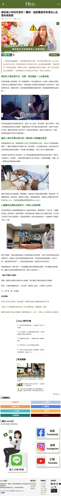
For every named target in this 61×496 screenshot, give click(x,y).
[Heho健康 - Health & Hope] (30, 4)
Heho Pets (43, 494)
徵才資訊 (32, 486)
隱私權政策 (33, 483)
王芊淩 (19, 18)
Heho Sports (44, 488)
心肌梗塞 (23, 286)
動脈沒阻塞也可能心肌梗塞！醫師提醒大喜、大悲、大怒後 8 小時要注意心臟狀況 (30, 312)
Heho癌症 (43, 486)
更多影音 (56, 394)
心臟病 (35, 286)
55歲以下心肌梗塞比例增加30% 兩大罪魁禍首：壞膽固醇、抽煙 (23, 307)
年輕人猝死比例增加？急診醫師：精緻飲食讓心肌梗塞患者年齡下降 (25, 302)
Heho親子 (43, 483)
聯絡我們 (32, 488)
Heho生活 (43, 485)
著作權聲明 (33, 485)
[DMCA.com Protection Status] (2, 492)
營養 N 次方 (44, 492)
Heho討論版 (44, 490)
